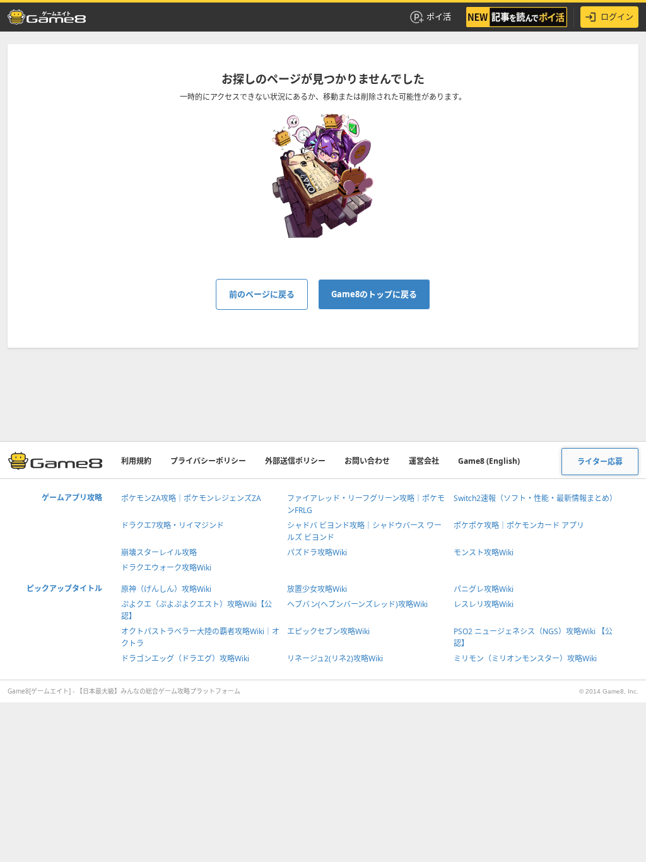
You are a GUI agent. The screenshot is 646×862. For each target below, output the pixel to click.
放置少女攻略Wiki (317, 589)
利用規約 (136, 461)
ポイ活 (438, 16)
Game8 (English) (489, 461)
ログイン (617, 16)
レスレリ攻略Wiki (484, 604)
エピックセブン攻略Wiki (328, 631)
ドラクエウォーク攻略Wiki (166, 567)
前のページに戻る (262, 294)
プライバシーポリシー (208, 461)
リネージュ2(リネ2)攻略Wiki (335, 658)
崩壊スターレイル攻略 (159, 552)
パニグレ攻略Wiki (484, 589)
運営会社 (424, 461)
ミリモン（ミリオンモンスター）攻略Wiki (525, 658)
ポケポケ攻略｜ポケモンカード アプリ (519, 525)
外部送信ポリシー (295, 461)
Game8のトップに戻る (374, 294)
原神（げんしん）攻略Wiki (166, 589)
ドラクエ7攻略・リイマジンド (172, 525)
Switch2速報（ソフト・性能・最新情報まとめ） (535, 498)
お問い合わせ (367, 461)
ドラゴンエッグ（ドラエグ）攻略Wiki (185, 658)
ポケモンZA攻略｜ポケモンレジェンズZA (191, 498)
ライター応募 (600, 461)
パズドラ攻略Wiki (317, 552)
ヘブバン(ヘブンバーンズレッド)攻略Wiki (357, 604)
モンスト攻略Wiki (484, 552)
